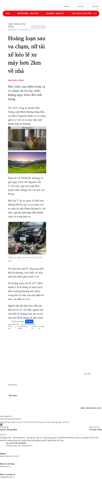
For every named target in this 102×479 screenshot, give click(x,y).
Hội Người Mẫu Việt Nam (54, 440)
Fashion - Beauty (55, 13)
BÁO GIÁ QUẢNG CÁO (91, 408)
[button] (38, 27)
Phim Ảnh (74, 438)
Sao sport (81, 438)
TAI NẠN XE (34, 327)
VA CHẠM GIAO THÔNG (22, 327)
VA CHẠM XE (41, 327)
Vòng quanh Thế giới (55, 438)
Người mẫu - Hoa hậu (28, 13)
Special (41, 440)
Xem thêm (13, 396)
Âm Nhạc (66, 438)
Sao (8, 13)
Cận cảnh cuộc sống (82, 13)
